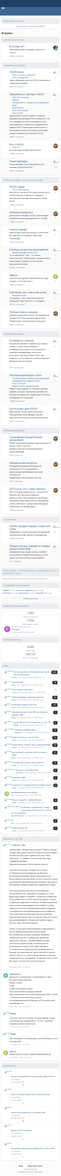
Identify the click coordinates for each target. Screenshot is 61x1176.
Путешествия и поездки (23, 312)
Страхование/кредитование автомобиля (25, 438)
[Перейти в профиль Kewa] (7, 697)
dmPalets (18, 733)
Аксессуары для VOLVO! (23, 408)
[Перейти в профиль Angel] (6, 1034)
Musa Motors (17, 108)
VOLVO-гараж (17, 186)
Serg (12, 823)
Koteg (13, 718)
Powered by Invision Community (30, 1172)
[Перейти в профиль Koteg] (55, 72)
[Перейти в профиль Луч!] (6, 793)
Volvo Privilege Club (20, 78)
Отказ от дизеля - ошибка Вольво (27, 800)
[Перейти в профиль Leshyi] (55, 375)
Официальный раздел (14, 65)
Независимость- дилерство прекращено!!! (30, 103)
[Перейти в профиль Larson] (8, 1090)
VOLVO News (16, 71)
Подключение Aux (20, 828)
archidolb (6, 593)
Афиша (13, 275)
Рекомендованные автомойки (24, 792)
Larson (16, 1097)
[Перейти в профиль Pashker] (55, 161)
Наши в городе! (18, 229)
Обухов (15, 100)
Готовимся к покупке (21, 340)
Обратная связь (35, 1166)
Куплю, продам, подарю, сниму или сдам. (29, 527)
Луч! (12, 795)
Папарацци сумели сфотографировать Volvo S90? (32, 1148)
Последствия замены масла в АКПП (28, 762)
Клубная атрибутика (21, 212)
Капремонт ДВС (19, 777)
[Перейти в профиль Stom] (55, 409)
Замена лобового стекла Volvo (25, 737)
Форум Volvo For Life (14, 40)
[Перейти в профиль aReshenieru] (5, 975)
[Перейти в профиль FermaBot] (7, 629)
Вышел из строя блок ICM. (26, 770)
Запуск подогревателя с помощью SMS (28, 1112)
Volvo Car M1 (17, 113)
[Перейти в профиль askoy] (55, 230)
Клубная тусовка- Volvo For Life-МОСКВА (23, 180)
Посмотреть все (30, 599)
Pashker (14, 677)
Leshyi (14, 692)
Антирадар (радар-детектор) (24, 705)
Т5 (12, 820)
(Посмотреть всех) (12, 573)
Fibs (23, 845)
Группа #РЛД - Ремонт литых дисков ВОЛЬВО (31, 745)
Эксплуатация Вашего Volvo (25, 375)
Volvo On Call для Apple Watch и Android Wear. (30, 1094)
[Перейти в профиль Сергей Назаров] (12, 807)
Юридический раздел (14, 431)
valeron (12, 1052)
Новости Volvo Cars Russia (23, 75)
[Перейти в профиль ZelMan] (8, 722)
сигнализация (17, 682)
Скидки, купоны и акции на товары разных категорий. (29, 547)
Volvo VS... (16, 147)
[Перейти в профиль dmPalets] (55, 250)
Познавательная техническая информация (30, 378)
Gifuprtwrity (23, 593)
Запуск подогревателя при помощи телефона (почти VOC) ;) (34, 1076)
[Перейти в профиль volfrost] (7, 845)
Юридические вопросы (23, 462)
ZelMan (16, 725)
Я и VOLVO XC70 (17, 1082)
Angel (13, 1034)
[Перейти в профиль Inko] (55, 146)
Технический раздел (14, 334)
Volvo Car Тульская (20, 97)
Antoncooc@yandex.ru (26, 590)
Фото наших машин (20, 190)
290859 (6, 590)
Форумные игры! (19, 295)
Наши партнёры (18, 161)
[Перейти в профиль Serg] (55, 94)
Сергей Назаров (17, 816)
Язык (20, 1166)
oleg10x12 (19, 773)
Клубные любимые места (26, 730)
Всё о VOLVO (16, 144)
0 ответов (26, 967)
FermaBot (16, 630)
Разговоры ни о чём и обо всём (27, 292)
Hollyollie (39, 593)
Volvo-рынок (10, 520)
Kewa (13, 700)
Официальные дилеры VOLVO (26, 94)
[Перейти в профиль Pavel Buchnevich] (55, 276)
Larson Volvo (16, 1100)
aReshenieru (15, 974)
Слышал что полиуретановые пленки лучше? (32, 785)
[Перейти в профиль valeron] (5, 1053)
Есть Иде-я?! (16, 46)
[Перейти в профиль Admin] (55, 48)
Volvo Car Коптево (20, 110)
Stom (13, 685)
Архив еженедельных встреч (25, 253)
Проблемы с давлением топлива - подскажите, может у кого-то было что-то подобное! (31, 810)
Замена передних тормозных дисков (27, 697)
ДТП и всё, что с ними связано (27, 488)
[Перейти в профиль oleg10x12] (9, 770)
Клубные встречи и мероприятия (29, 249)
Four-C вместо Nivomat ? (22, 690)
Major (14, 105)
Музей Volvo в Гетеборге (21, 1130)
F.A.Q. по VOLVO (18, 384)
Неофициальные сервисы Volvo (26, 381)
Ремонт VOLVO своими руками (25, 386)
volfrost (15, 845)
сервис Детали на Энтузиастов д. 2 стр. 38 (31, 722)
